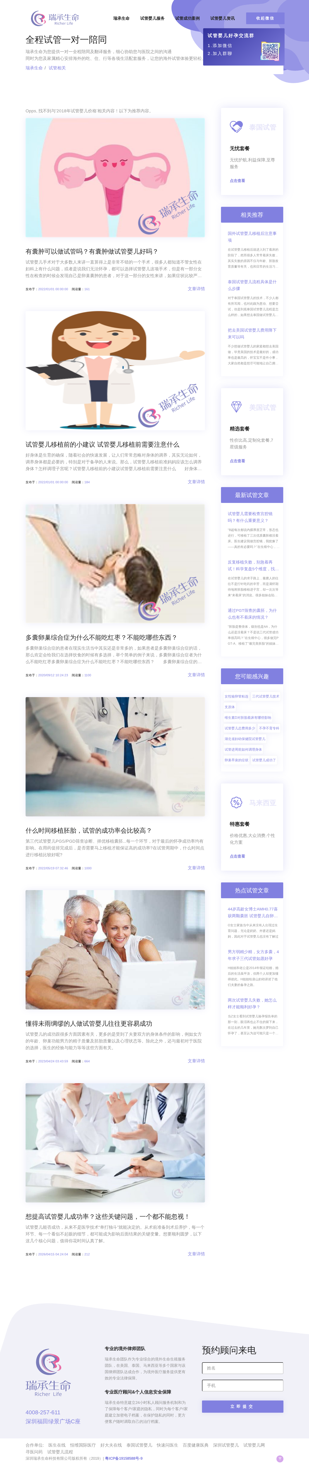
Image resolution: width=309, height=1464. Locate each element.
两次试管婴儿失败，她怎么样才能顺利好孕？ (252, 1003)
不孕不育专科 (269, 728)
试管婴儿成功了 (264, 760)
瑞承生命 (121, 18)
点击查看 (237, 181)
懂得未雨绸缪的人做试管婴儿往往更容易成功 (89, 1023)
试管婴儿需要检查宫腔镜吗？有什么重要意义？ (250, 517)
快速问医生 (167, 1445)
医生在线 (57, 1445)
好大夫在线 (111, 1445)
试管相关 (57, 68)
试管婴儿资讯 (222, 18)
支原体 (230, 707)
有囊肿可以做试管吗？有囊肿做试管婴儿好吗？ (92, 251)
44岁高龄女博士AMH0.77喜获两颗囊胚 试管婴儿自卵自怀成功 (253, 913)
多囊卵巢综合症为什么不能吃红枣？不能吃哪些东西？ (102, 637)
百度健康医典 (196, 1445)
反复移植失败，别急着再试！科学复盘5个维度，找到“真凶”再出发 (253, 566)
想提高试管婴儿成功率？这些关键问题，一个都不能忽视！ (108, 1216)
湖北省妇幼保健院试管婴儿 (245, 739)
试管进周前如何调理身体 (243, 749)
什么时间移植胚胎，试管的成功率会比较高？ (89, 830)
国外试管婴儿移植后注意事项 (252, 237)
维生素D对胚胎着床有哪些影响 (248, 717)
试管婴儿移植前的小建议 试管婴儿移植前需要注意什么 (102, 444)
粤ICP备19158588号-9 (124, 1458)
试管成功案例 (187, 18)
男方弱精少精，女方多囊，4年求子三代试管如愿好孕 (253, 955)
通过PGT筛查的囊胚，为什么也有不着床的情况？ (252, 614)
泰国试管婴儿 (139, 1445)
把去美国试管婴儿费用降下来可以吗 (252, 333)
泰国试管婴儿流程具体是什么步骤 (252, 285)
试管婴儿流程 (60, 1452)
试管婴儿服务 (152, 18)
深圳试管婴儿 (226, 1445)
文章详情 (196, 288)
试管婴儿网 (254, 1445)
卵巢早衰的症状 (236, 760)
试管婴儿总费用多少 (240, 728)
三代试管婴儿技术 (265, 696)
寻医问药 (34, 1452)
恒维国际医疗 (83, 1445)
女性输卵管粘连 (236, 696)
